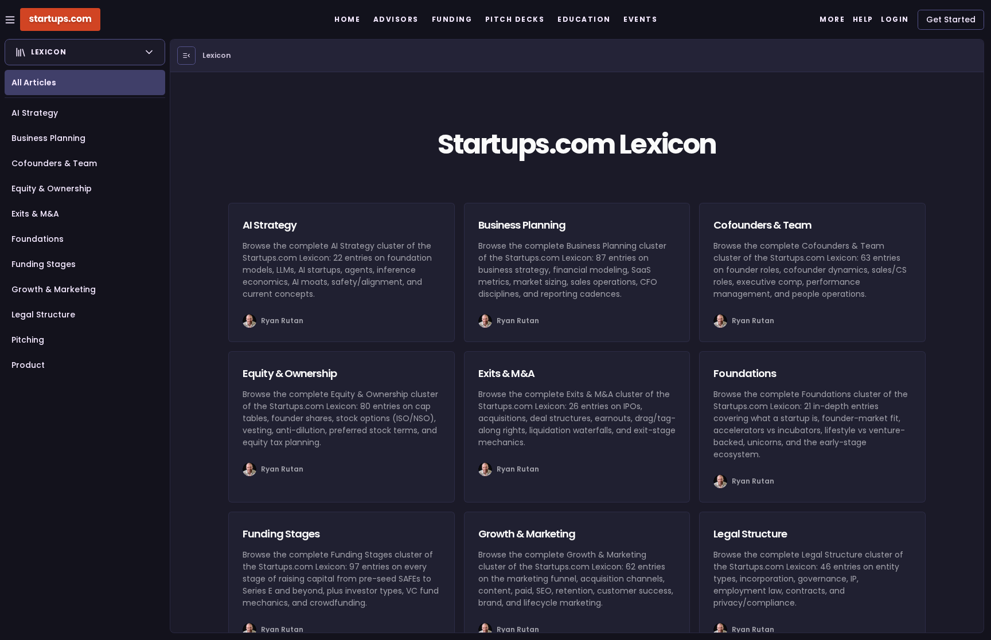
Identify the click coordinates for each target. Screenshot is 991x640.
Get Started (951, 19)
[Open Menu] (186, 55)
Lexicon (216, 55)
